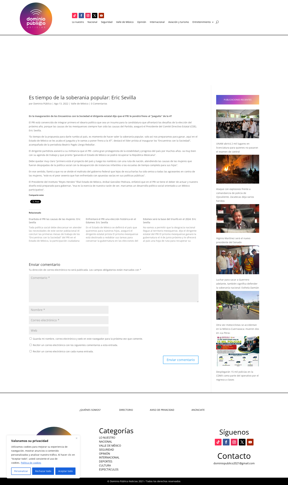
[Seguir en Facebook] (81, 15)
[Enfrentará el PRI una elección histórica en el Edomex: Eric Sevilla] (114, 229)
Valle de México (125, 22)
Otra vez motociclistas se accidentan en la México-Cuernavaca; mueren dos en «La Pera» (237, 328)
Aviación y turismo (178, 22)
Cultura (105, 465)
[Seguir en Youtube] (101, 15)
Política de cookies (31, 462)
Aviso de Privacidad (162, 409)
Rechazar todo (43, 471)
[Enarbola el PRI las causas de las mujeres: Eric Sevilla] (57, 229)
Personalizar (21, 471)
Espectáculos (108, 469)
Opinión (141, 22)
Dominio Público (42, 103)
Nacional (92, 22)
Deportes (105, 461)
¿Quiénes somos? (90, 409)
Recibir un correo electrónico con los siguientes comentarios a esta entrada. (75, 345)
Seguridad (106, 22)
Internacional (157, 22)
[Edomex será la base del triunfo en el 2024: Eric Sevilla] (171, 229)
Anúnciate (198, 409)
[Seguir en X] (94, 15)
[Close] (76, 438)
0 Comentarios (99, 103)
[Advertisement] (144, 60)
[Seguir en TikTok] (74, 15)
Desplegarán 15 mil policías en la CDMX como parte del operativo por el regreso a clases (237, 375)
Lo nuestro (78, 22)
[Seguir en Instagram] (88, 15)
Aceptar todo (65, 471)
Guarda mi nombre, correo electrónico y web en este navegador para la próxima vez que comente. (88, 338)
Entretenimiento (201, 22)
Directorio (126, 409)
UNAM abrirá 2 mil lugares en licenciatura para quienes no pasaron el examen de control (237, 147)
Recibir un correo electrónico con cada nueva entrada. (63, 351)
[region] (43, 456)
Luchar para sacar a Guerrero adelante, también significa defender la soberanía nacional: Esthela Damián (237, 283)
